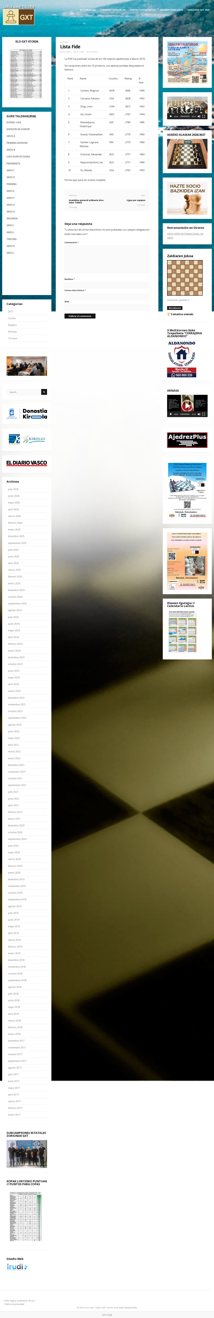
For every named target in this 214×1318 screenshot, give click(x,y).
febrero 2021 (15, 812)
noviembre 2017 (17, 1047)
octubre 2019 (15, 892)
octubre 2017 (15, 1054)
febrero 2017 (15, 1108)
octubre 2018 (15, 973)
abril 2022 (13, 744)
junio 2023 (13, 670)
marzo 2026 (14, 516)
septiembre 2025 (17, 543)
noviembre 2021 (17, 771)
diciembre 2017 (16, 1040)
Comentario (71, 242)
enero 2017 (14, 1114)
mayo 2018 (14, 1007)
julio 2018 (13, 993)
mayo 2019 (14, 926)
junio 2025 (13, 556)
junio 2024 (13, 623)
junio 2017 (13, 1081)
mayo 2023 (14, 677)
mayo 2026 (14, 502)
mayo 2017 (14, 1087)
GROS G (11, 204)
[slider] (185, 116)
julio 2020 (13, 845)
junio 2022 (13, 731)
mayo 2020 (14, 852)
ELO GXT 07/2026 (26, 41)
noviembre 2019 (17, 886)
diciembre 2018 (16, 960)
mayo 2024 (14, 630)
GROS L (10, 252)
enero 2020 (14, 872)
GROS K (11, 246)
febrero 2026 (15, 522)
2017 (10, 311)
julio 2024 (13, 617)
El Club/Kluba (88, 9)
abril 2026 (13, 509)
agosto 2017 (15, 1067)
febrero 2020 (15, 866)
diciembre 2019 (16, 879)
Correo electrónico (75, 290)
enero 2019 (14, 953)
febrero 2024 (15, 643)
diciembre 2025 (16, 536)
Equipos (12, 325)
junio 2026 (13, 495)
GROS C (11, 170)
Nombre (69, 279)
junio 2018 (13, 1000)
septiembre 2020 (17, 839)
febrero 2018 (15, 1027)
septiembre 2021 (17, 785)
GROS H (11, 211)
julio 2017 (13, 1074)
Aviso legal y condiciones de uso (19, 1300)
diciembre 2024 (16, 590)
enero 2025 (14, 583)
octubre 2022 (15, 711)
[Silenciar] (199, 116)
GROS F (10, 198)
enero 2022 (14, 758)
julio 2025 (13, 549)
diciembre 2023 (16, 657)
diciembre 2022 (16, 697)
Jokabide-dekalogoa (171, 9)
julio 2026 (13, 489)
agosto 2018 (15, 987)
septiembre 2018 (17, 980)
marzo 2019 (14, 940)
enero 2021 (14, 818)
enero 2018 (14, 1034)
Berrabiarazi (175, 308)
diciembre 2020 (16, 825)
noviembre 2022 (17, 704)
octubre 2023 (15, 664)
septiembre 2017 (17, 1061)
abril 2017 (13, 1094)
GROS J (10, 232)
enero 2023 (14, 691)
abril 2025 (13, 563)
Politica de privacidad (14, 1304)
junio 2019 (13, 919)
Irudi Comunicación (128, 1307)
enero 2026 (14, 529)
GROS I (10, 225)
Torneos (12, 338)
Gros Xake (66, 52)
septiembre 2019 (17, 899)
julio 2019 (13, 913)
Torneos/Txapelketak (112, 9)
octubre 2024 (15, 596)
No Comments (92, 52)
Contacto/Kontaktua (143, 9)
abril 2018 (13, 1014)
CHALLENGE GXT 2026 (198, 9)
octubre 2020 (15, 832)
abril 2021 (13, 805)
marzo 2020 (14, 859)
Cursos (12, 318)
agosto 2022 (15, 724)
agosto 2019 (15, 906)
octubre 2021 (15, 778)
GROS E (10, 191)
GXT (104, 1307)
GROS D (11, 177)
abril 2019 (13, 933)
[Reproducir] (170, 116)
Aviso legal (107, 1314)
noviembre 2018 (17, 966)
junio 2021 (13, 798)
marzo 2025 (14, 569)
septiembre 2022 (17, 717)
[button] (187, 108)
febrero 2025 (15, 576)
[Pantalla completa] (203, 116)
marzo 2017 (14, 1101)
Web (66, 301)
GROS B (11, 149)
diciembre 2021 (16, 765)
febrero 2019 (15, 946)
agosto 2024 (15, 610)
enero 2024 (14, 650)
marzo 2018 (14, 1020)
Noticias (12, 331)
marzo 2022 (14, 751)
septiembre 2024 (17, 603)
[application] (187, 108)
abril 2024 (13, 637)
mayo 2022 (14, 738)
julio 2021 (13, 791)
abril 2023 (13, 684)
